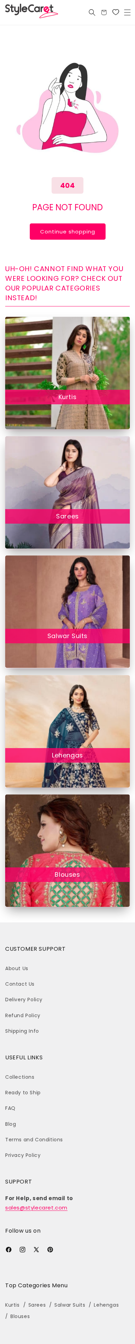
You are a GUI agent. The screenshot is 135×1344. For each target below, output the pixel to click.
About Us (16, 968)
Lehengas (67, 755)
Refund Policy (22, 1015)
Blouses (67, 874)
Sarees (67, 516)
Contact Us (20, 984)
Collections (20, 1077)
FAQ (10, 1108)
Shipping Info (22, 1031)
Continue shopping (67, 231)
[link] (115, 12)
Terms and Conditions (34, 1139)
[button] (127, 12)
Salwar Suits (67, 636)
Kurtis (67, 397)
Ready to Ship (23, 1092)
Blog (10, 1124)
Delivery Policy (24, 999)
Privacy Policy (22, 1155)
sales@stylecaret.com (36, 1207)
